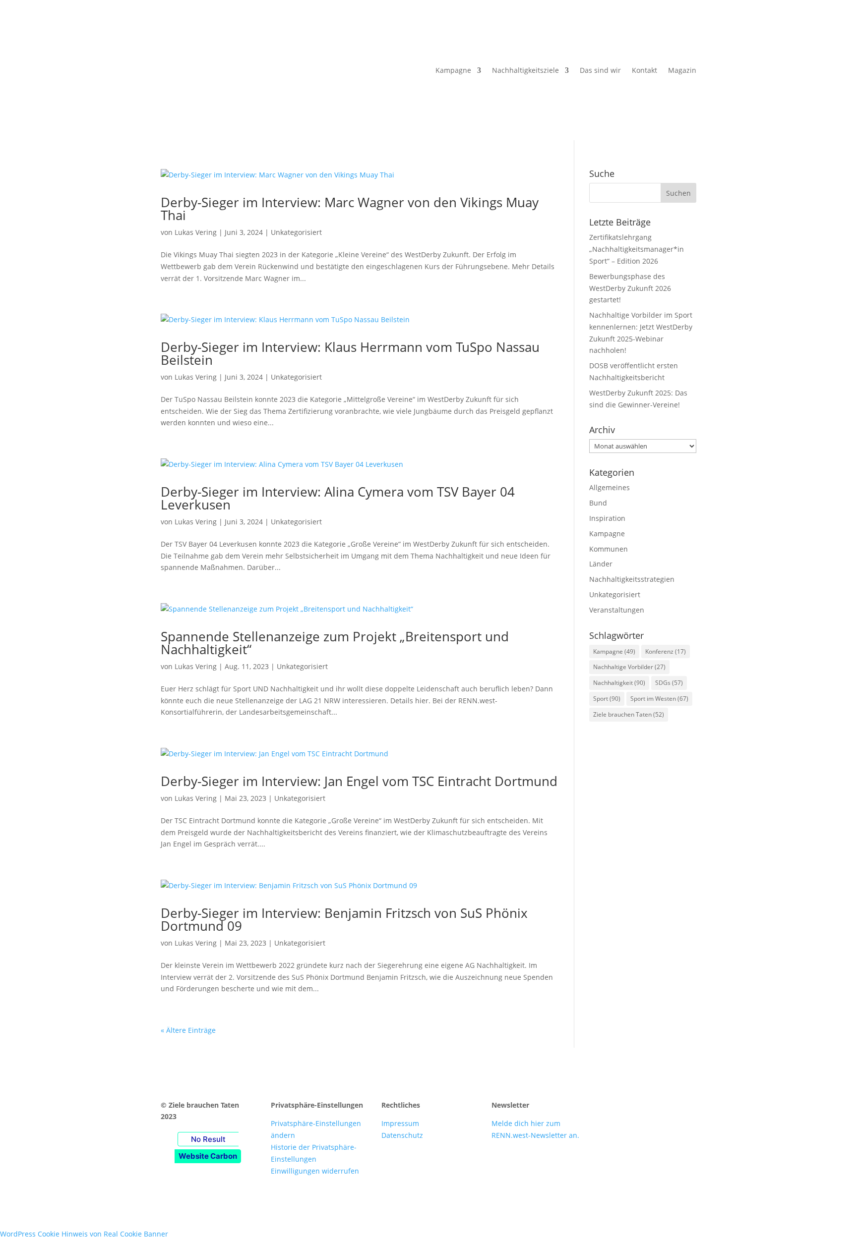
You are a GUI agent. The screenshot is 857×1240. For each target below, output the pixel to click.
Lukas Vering (196, 232)
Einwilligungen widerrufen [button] (315, 1171)
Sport (606, 698)
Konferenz (665, 651)
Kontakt (644, 70)
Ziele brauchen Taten (628, 714)
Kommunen (608, 549)
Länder (600, 563)
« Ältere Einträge (188, 1030)
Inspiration (607, 518)
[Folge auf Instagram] (630, 1107)
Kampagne (453, 70)
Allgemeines (609, 487)
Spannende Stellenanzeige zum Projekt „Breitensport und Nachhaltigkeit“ (335, 642)
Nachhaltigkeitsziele (525, 70)
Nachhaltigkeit (619, 682)
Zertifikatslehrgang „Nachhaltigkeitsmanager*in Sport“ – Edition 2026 (636, 249)
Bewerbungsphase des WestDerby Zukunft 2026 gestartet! (630, 288)
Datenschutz (402, 1135)
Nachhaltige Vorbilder (629, 667)
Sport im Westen (659, 698)
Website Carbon (208, 1156)
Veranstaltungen (616, 610)
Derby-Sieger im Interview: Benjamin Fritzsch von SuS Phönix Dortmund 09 (344, 919)
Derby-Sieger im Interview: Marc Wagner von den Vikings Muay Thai (350, 208)
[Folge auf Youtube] (650, 1107)
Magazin (682, 70)
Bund (598, 502)
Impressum (400, 1123)
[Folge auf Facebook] (610, 1107)
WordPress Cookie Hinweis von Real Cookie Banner (84, 1234)
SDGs (669, 682)
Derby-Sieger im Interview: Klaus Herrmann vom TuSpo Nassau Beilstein (350, 353)
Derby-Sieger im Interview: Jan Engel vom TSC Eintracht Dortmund (359, 781)
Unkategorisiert (296, 232)
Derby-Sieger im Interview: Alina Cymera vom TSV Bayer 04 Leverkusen (338, 498)
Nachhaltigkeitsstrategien (631, 579)
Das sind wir (600, 70)
